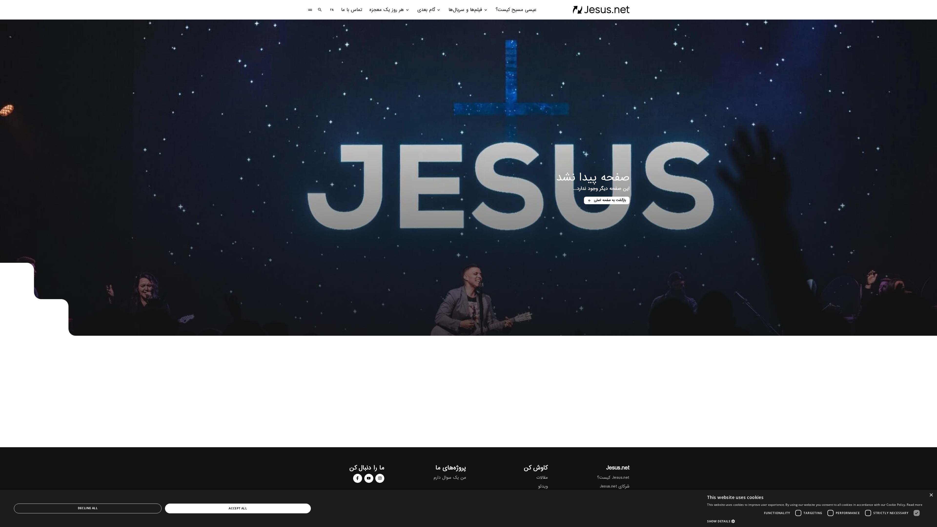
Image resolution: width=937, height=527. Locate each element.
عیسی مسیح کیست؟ (516, 10)
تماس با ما (351, 10)
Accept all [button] (238, 508)
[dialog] (468, 508)
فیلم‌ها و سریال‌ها (465, 10)
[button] (814, 521)
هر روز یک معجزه (386, 10)
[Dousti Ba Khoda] (601, 10)
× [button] (931, 495)
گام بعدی (426, 10)
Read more (914, 505)
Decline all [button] (88, 508)
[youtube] (368, 478)
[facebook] (357, 478)
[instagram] (379, 478)
